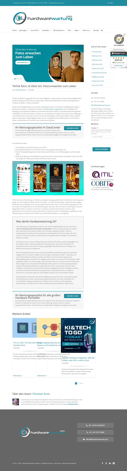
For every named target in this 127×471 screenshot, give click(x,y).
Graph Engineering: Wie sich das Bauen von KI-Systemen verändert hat (53, 343)
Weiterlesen (17, 376)
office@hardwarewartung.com (57, 3)
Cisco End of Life (97, 85)
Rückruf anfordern (101, 149)
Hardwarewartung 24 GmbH (31, 463)
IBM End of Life (97, 56)
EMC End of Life (97, 64)
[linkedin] (110, 463)
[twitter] (106, 463)
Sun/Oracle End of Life (99, 73)
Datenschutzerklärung (69, 463)
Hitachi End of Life (98, 81)
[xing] (114, 463)
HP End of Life (96, 52)
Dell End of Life (97, 60)
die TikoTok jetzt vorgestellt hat (53, 109)
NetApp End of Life (98, 77)
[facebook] (102, 463)
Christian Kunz (21, 90)
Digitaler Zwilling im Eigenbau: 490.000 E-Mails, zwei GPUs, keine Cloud (78, 359)
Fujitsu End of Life (98, 68)
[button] (102, 30)
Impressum (57, 463)
